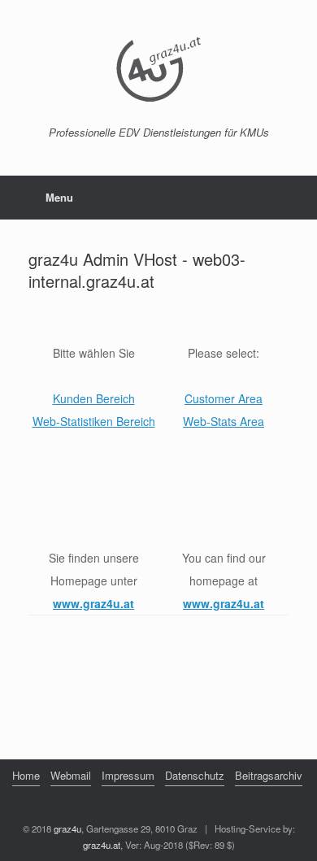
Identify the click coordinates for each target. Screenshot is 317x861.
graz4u (67, 828)
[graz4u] (158, 69)
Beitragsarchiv (268, 775)
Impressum (128, 775)
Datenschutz (194, 775)
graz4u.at (101, 844)
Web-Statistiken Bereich (94, 421)
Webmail (70, 775)
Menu (59, 197)
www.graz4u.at (93, 603)
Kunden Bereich (94, 398)
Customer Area (224, 398)
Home (26, 775)
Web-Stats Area (223, 421)
